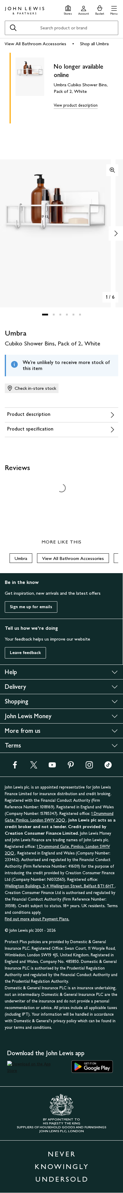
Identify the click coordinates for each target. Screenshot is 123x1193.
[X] (33, 767)
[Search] (13, 28)
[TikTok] (108, 767)
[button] (114, 9)
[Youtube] (52, 767)
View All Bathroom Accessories (35, 43)
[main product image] (35, 87)
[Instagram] (89, 767)
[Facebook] (15, 767)
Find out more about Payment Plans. (37, 919)
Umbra (21, 558)
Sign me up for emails (31, 606)
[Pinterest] (70, 767)
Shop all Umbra (94, 43)
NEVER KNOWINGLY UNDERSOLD (62, 1166)
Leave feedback (25, 652)
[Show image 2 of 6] (116, 233)
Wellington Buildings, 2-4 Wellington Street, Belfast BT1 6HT (60, 886)
